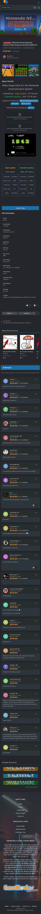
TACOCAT (13, 408)
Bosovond (13, 478)
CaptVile (12, 693)
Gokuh (12, 379)
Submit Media (20, 826)
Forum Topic (20, 208)
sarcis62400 (13, 464)
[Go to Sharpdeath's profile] (5, 528)
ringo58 (12, 450)
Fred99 (12, 603)
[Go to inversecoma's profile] (5, 636)
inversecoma (14, 635)
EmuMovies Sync (20, 832)
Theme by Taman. (29, 910)
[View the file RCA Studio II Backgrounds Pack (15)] (27, 342)
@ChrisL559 (26, 104)
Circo (37, 34)
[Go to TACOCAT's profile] (5, 409)
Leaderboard (20, 810)
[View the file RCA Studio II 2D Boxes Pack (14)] (10, 342)
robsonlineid (14, 679)
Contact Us (20, 816)
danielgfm (13, 422)
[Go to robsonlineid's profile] (5, 680)
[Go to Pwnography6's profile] (5, 542)
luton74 (12, 393)
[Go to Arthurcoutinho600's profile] (5, 590)
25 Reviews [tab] (7, 368)
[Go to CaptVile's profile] (5, 695)
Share (10, 313)
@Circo (31, 108)
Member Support (20, 813)
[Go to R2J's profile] (5, 494)
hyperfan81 (13, 649)
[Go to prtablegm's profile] (5, 514)
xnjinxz (12, 620)
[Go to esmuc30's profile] (5, 747)
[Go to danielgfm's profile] (5, 423)
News (20, 804)
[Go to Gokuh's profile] (5, 381)
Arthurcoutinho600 (16, 589)
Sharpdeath (13, 526)
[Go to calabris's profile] (5, 715)
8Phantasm (13, 575)
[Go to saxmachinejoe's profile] (5, 437)
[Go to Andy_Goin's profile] (5, 729)
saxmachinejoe (14, 436)
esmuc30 (12, 746)
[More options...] (36, 380)
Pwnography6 (14, 541)
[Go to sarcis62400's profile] (5, 466)
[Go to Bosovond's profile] (5, 480)
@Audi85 (15, 104)
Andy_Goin (13, 727)
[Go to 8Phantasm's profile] (5, 576)
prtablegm (13, 512)
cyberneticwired (15, 555)
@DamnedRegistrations (29, 101)
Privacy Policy (16, 906)
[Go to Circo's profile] (4, 56)
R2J (11, 493)
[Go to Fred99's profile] (5, 604)
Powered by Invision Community (15, 910)
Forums (20, 807)
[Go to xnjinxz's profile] (5, 622)
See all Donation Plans (31, 787)
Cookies (34, 906)
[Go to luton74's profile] (5, 395)
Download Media (20, 829)
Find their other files (13, 58)
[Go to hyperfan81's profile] (5, 650)
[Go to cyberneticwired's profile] (5, 556)
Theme (6, 906)
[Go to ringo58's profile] (5, 451)
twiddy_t (12, 665)
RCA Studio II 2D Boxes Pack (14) (13, 351)
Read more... (18, 29)
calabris (12, 713)
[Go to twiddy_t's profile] (5, 666)
